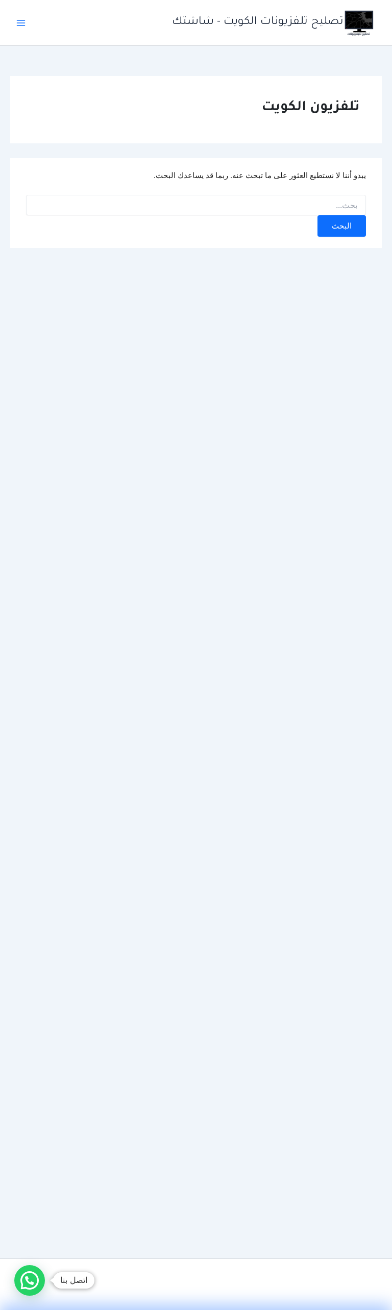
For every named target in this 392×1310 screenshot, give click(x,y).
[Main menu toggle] (21, 23)
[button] (29, 1280)
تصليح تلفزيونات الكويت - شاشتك (258, 22)
